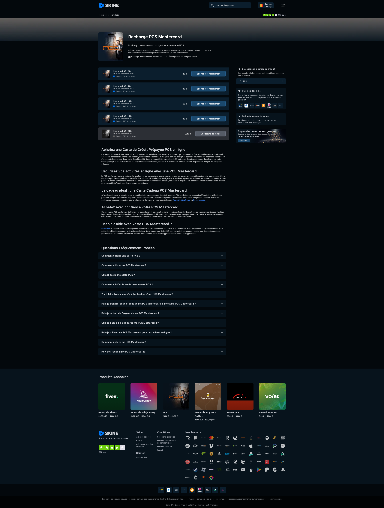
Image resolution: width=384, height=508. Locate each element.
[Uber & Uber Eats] (283, 446)
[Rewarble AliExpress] (203, 462)
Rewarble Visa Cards (181, 200)
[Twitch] (211, 470)
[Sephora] (195, 462)
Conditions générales (166, 437)
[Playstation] (283, 470)
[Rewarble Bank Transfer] (219, 454)
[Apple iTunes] (251, 446)
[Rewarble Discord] (243, 470)
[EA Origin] (187, 462)
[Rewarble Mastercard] (211, 438)
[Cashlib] (203, 446)
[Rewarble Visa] (259, 454)
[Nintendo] (187, 477)
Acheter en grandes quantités (144, 445)
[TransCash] (259, 438)
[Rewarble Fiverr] (275, 454)
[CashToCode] (195, 477)
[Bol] (235, 470)
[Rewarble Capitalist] (235, 446)
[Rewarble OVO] (195, 454)
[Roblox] (203, 470)
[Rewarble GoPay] (195, 446)
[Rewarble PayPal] (195, 438)
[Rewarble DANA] (235, 454)
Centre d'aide (141, 458)
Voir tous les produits (110, 15)
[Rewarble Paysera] (275, 446)
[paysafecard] (203, 438)
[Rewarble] (187, 438)
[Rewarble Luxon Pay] (227, 470)
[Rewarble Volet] (243, 454)
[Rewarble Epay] (203, 454)
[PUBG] (283, 438)
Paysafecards (199, 200)
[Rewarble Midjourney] (251, 462)
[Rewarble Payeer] (259, 446)
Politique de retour (164, 446)
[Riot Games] (243, 446)
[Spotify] (187, 446)
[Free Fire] (275, 438)
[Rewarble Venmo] (211, 446)
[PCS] (243, 438)
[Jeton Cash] (243, 462)
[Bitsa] (251, 470)
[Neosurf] (219, 438)
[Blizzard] (227, 454)
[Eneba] (211, 477)
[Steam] (195, 470)
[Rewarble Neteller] (187, 470)
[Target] (235, 462)
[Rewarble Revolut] (227, 438)
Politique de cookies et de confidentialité (166, 441)
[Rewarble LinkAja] (267, 462)
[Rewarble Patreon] (267, 470)
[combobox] (230, 5)
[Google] (259, 470)
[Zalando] (203, 477)
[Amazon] (227, 446)
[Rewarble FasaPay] (275, 462)
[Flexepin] (219, 446)
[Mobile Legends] (267, 438)
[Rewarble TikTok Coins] (251, 438)
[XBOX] (235, 438)
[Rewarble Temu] (267, 454)
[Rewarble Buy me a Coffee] (267, 446)
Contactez (105, 229)
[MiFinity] (283, 462)
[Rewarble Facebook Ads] (211, 462)
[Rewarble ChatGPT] (227, 462)
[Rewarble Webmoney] (275, 470)
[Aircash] (187, 454)
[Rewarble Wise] (219, 470)
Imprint (160, 450)
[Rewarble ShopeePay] (219, 462)
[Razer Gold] (211, 454)
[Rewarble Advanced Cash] (283, 454)
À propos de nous (143, 437)
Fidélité (139, 440)
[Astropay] (251, 454)
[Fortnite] (259, 462)
